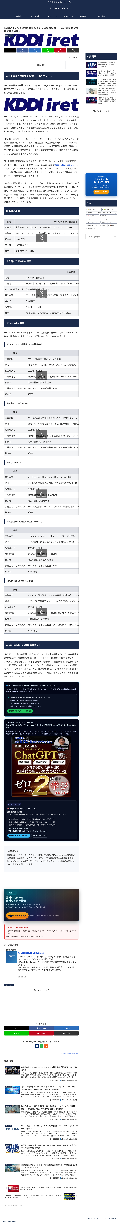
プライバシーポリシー (100, 1218)
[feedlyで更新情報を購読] (22, 976)
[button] (73, 50)
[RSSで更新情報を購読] (25, 976)
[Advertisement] (41, 1005)
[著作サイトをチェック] (19, 976)
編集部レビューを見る (40, 836)
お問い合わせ (113, 1218)
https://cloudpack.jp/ (64, 164)
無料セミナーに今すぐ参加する (19, 836)
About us (89, 1218)
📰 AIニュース (9, 985)
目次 (39, 64)
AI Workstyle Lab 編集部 (31, 952)
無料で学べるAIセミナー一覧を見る (20, 711)
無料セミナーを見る (17, 915)
